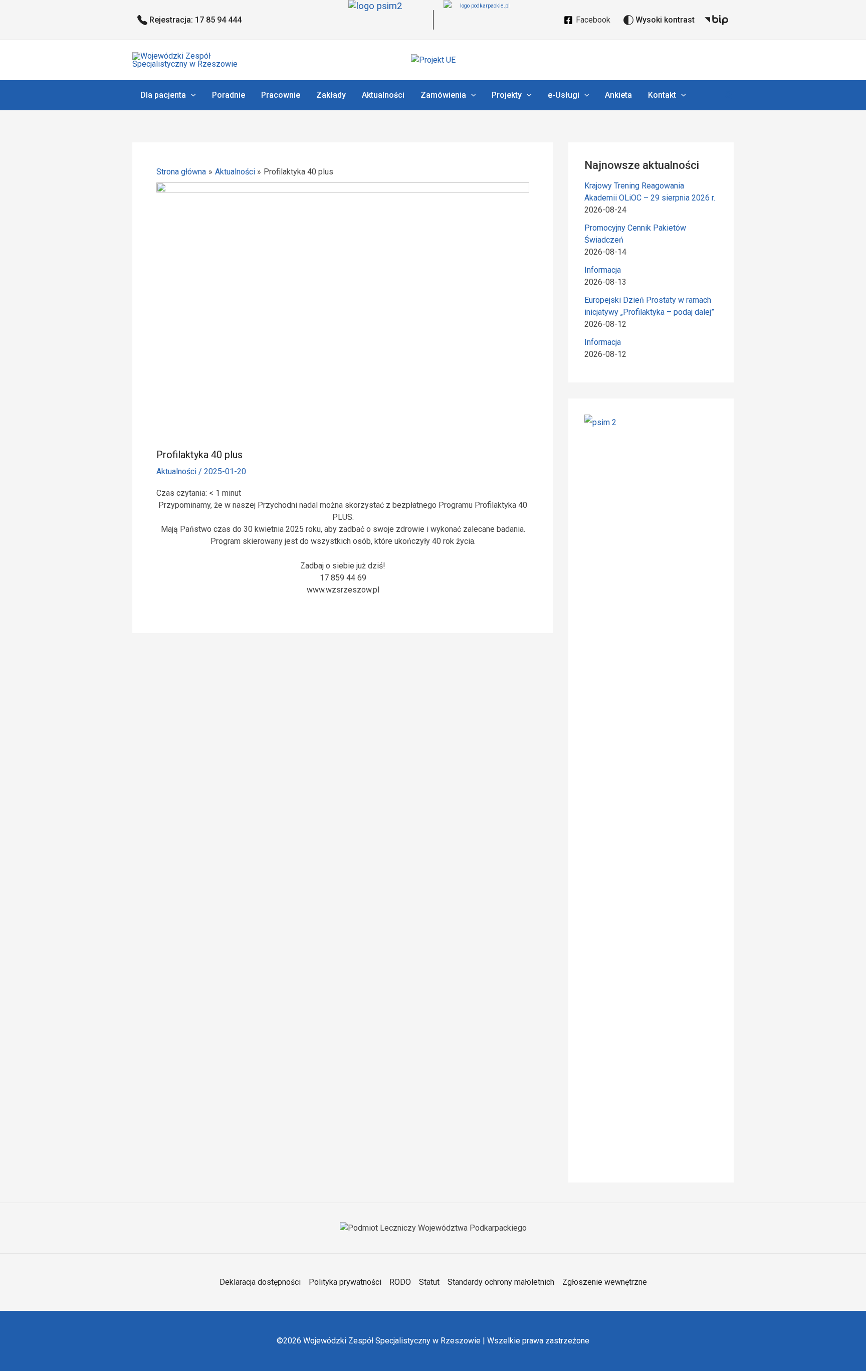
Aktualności (176, 471)
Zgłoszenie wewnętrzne (604, 1282)
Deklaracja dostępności (260, 1282)
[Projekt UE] (433, 60)
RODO (400, 1282)
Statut (429, 1282)
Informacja (602, 270)
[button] (191, 95)
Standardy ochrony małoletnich (501, 1282)
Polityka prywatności (345, 1282)
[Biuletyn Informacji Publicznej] (717, 20)
